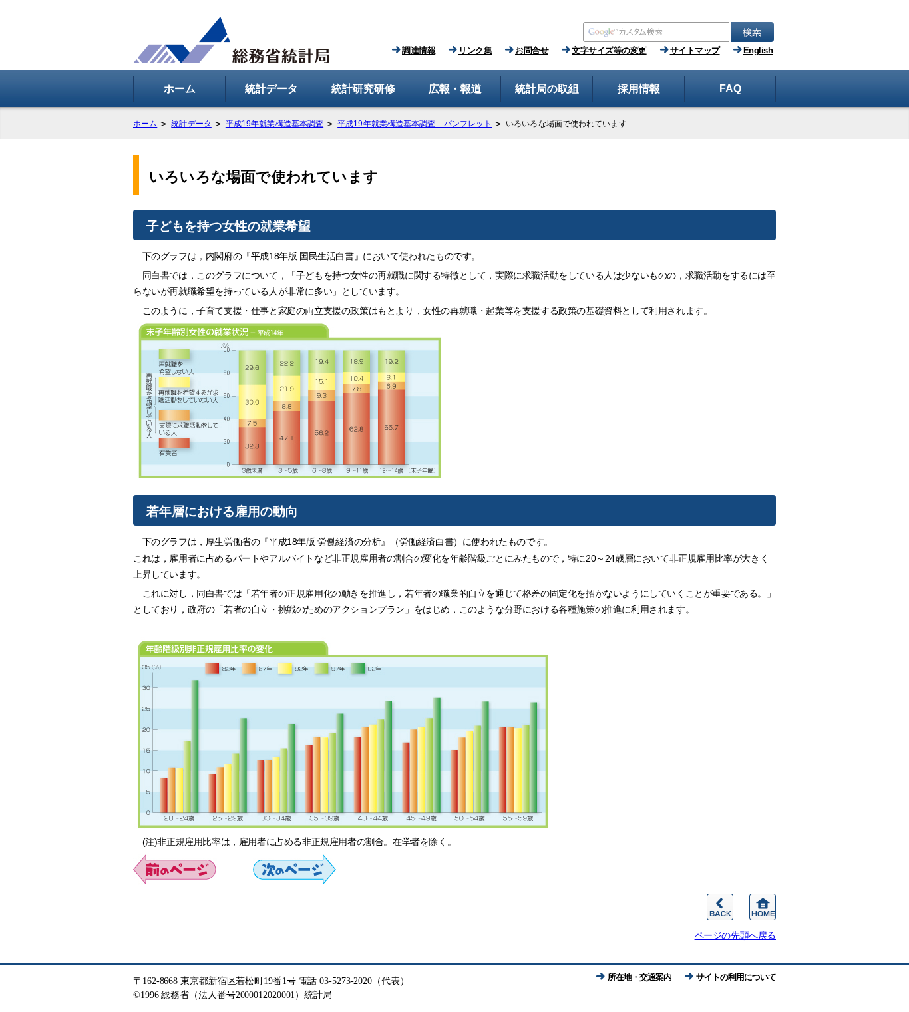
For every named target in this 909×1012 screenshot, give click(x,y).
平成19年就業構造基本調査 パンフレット (414, 124)
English (758, 50)
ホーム (145, 124)
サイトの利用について (736, 977)
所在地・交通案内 (639, 977)
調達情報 (418, 50)
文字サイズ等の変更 (609, 50)
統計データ (191, 124)
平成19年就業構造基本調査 (274, 124)
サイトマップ (695, 50)
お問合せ (531, 50)
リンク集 (475, 50)
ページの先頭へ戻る (735, 935)
